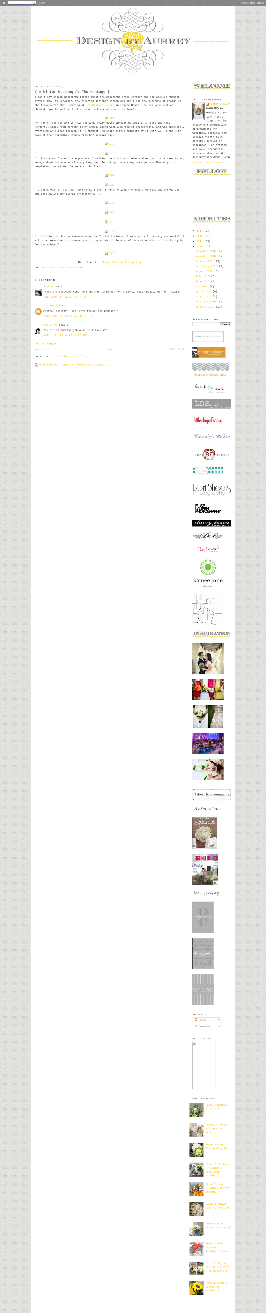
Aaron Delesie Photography (122, 262)
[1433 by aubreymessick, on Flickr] (109, 202)
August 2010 (205, 271)
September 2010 (207, 266)
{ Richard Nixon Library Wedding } (216, 1207)
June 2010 (203, 281)
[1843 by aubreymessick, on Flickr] (109, 253)
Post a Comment (45, 343)
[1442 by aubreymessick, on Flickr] (109, 222)
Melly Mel (50, 324)
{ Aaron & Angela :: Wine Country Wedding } (216, 1188)
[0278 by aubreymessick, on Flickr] (109, 143)
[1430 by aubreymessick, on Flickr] (109, 231)
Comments (204, 1026)
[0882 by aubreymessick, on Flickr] (109, 175)
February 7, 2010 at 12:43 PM (68, 316)
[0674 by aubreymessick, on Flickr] (109, 153)
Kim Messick (52, 305)
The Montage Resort (100, 105)
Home (110, 349)
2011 (200, 241)
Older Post (177, 349)
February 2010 (206, 301)
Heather (48, 286)
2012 (200, 236)
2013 (200, 230)
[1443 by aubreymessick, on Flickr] (109, 212)
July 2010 (203, 276)
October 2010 (206, 261)
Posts (201, 1020)
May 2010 (203, 286)
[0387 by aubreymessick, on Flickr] (109, 118)
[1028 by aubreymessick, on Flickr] (109, 185)
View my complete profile (209, 163)
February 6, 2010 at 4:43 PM (67, 296)
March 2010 (204, 296)
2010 (200, 246)
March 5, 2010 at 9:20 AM (64, 335)
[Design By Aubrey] (204, 1088)
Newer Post (42, 349)
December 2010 (206, 251)
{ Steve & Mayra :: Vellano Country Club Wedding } (217, 1267)
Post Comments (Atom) (72, 356)
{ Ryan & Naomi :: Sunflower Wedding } (216, 1287)
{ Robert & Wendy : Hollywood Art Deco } (217, 1128)
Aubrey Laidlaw (220, 104)
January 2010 (206, 306)
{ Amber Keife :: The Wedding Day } (216, 1148)
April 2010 (204, 291)
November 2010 (206, 256)
